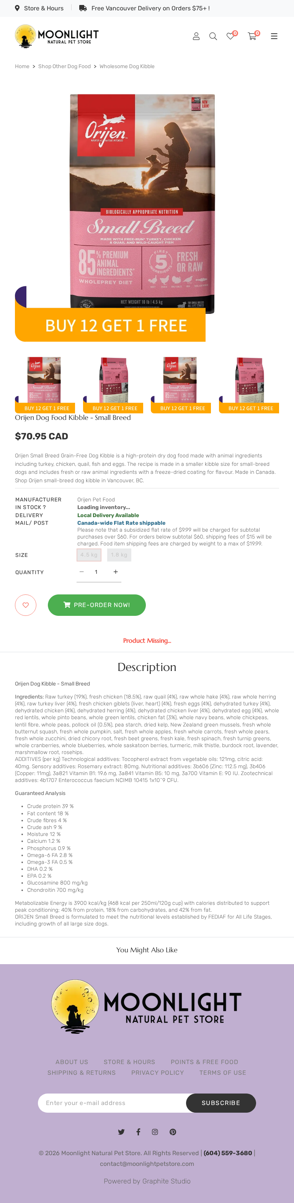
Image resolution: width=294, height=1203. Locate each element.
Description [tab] (147, 667)
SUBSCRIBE (221, 1103)
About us (72, 1062)
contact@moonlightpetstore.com (147, 1163)
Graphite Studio (166, 1181)
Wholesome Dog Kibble (127, 66)
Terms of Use (223, 1072)
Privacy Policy (157, 1072)
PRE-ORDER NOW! (102, 605)
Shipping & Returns (81, 1072)
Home (22, 66)
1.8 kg (119, 555)
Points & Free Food (204, 1062)
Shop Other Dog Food (64, 66)
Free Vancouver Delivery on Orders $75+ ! (150, 8)
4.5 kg (89, 555)
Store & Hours (43, 8)
